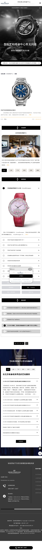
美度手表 (31, 292)
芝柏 (5, 119)
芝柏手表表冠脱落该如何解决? (8, 110)
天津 (31, 170)
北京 (4, 170)
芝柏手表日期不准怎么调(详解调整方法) (17, 245)
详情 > (8, 165)
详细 (30, 114)
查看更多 (21, 441)
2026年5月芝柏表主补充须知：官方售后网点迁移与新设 (17, 421)
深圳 (24, 170)
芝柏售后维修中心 (24, 2)
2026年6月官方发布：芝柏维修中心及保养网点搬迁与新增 (17, 399)
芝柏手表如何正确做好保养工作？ (16, 239)
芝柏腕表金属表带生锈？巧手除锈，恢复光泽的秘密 (20, 255)
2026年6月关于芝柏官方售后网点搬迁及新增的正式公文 (17, 405)
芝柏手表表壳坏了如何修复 (14, 250)
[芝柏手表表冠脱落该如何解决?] (21, 105)
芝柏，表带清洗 (11, 282)
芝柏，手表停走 (31, 287)
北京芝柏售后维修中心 (21, 133)
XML (21, 528)
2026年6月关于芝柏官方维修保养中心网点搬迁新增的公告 (17, 416)
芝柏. (31, 282)
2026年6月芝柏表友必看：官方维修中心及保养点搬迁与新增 (18, 410)
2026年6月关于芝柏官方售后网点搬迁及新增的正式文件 (17, 381)
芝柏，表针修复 (11, 292)
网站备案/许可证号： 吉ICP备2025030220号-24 (21, 525)
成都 (38, 170)
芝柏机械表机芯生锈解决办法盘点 (11, 432)
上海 (11, 170)
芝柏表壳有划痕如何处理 (14, 260)
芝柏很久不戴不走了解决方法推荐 (11, 427)
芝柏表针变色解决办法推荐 (14, 265)
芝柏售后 (11, 287)
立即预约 (21, 276)
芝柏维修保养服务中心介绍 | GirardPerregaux (19, 188)
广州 (18, 170)
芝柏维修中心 (9, 73)
